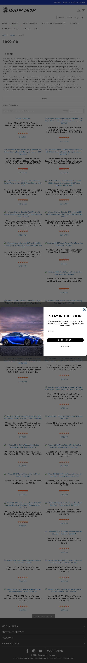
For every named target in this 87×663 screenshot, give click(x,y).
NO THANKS (65, 347)
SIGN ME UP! (65, 340)
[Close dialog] (84, 309)
